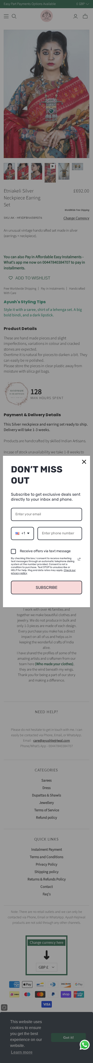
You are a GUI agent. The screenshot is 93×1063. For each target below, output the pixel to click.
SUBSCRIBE (47, 587)
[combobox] (22, 533)
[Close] (84, 462)
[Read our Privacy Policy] (79, 559)
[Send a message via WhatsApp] (85, 1045)
